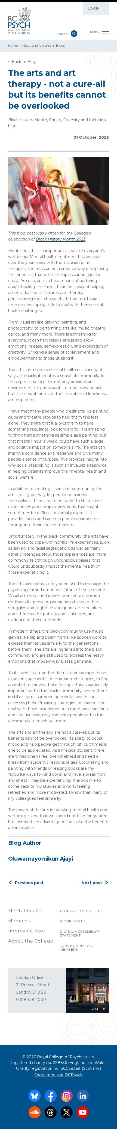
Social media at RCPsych (58, 1074)
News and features (37, 45)
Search (74, 33)
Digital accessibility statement (80, 933)
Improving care (26, 931)
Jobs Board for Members (76, 948)
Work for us (72, 921)
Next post (92, 882)
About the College (30, 941)
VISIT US (98, 1009)
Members (19, 920)
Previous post (29, 882)
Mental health (25, 910)
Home (13, 45)
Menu (95, 31)
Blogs (60, 45)
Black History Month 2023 (60, 239)
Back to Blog (24, 61)
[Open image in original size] (19, 20)
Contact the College (81, 911)
